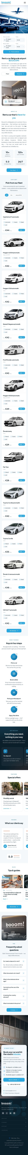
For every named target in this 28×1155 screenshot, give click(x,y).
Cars (11, 195)
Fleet (7, 74)
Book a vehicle (13, 1079)
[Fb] (3, 1113)
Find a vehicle (15, 51)
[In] (14, 1113)
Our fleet (13, 170)
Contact (13, 1010)
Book (21, 230)
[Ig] (6, 1113)
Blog (18, 1138)
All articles (13, 906)
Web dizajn (13, 1138)
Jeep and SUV (19, 195)
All (6, 195)
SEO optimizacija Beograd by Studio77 (14, 1145)
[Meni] (24, 2)
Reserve (19, 74)
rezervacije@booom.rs (10, 1090)
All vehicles (13, 630)
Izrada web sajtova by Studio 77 (14, 1140)
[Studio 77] (10, 1138)
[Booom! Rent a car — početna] (7, 1103)
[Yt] (10, 1113)
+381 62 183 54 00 (15, 1084)
